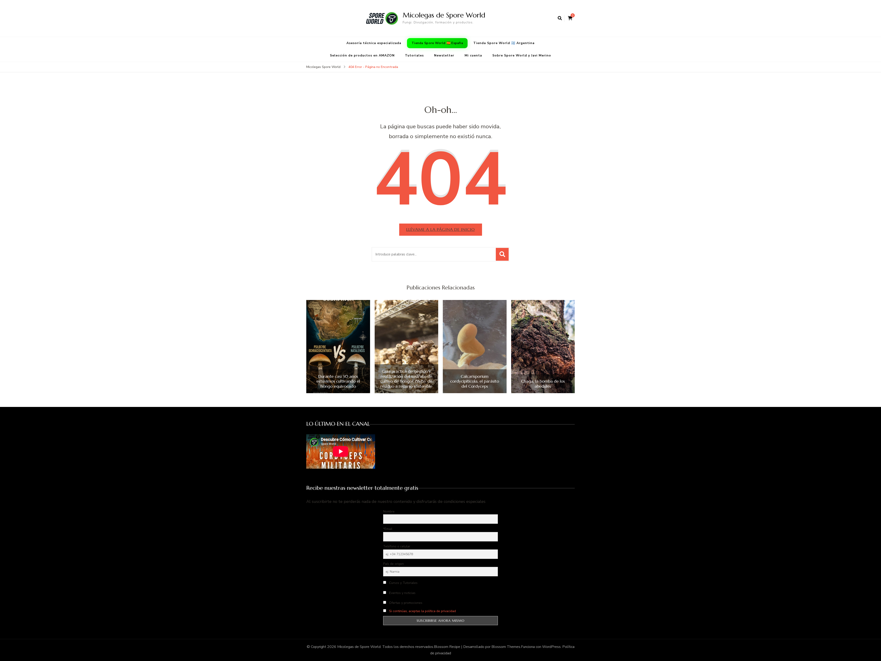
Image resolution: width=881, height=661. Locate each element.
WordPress (551, 646)
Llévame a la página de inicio (440, 229)
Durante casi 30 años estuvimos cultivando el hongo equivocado (338, 381)
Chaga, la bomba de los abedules (543, 384)
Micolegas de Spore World (444, 15)
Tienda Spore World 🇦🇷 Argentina (504, 43)
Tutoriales (414, 55)
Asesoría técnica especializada (373, 43)
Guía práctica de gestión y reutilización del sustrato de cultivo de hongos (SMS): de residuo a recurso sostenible (406, 379)
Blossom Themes (505, 646)
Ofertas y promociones (405, 603)
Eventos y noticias (401, 593)
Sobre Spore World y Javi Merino (521, 55)
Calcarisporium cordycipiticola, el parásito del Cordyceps (474, 381)
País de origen (393, 564)
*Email (387, 529)
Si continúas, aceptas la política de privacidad (422, 611)
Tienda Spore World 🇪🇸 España (437, 43)
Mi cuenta (473, 55)
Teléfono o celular (396, 546)
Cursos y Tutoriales (403, 583)
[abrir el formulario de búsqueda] (559, 18)
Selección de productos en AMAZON (362, 55)
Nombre (389, 511)
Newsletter (444, 55)
